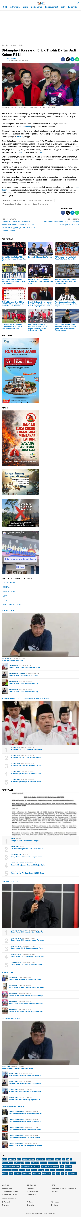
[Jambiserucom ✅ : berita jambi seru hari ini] (40, 2)
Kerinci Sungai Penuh (26, 863)
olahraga (17, 1173)
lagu (62, 1166)
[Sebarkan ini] (63, 59)
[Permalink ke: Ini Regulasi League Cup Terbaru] (40, 249)
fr (71, 1159)
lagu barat (68, 1166)
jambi (27, 1163)
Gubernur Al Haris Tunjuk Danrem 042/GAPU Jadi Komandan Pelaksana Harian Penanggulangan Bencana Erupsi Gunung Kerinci (19, 224)
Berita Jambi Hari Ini (28, 1159)
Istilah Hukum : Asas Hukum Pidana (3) (23, 683)
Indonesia (27, 126)
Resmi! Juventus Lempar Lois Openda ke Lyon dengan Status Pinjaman (66, 304)
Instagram (57, 1202)
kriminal (73, 1163)
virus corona (72, 1173)
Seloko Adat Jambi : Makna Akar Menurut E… (26, 1091)
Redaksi (55, 1191)
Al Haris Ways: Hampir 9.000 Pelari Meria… (26, 781)
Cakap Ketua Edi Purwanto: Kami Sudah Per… (28, 932)
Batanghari (12, 1159)
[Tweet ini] (68, 59)
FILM (5, 600)
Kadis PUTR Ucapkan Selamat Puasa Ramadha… (27, 987)
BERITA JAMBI (9, 591)
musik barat (59, 1170)
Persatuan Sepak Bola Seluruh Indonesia (16, 204)
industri (21, 152)
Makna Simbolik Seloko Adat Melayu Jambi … (18, 1068)
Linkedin (6, 1205)
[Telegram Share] (72, 59)
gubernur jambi (19, 1163)
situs (58, 1173)
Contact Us (31, 1185)
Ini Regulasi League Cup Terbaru (40, 257)
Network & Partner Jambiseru (64, 1188)
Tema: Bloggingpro (49, 1213)
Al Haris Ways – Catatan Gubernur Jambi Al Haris (26, 698)
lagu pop (22, 1170)
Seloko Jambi (6, 1066)
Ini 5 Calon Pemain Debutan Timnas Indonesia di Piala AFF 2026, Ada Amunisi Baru (13, 326)
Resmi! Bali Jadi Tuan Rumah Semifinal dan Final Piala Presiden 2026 (40, 281)
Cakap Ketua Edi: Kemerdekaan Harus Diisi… (27, 956)
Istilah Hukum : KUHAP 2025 (12, 660)
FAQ (53, 1185)
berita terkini (50, 1159)
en (63, 1159)
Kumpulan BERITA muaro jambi (30, 1166)
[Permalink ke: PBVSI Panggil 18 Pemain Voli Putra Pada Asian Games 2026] (67, 249)
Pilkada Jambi (46, 1173)
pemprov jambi (26, 1173)
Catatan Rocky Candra (13, 1106)
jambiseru (44, 1163)
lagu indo (15, 1170)
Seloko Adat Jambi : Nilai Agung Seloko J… (25, 1099)
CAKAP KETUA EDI (10, 881)
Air (41, 152)
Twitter (31, 1202)
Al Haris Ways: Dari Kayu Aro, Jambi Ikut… (27, 757)
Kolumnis (22, 673)
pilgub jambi (36, 1173)
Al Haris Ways (15, 747)
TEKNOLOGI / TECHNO (13, 604)
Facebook (7, 1202)
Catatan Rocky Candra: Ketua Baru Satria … (25, 1137)
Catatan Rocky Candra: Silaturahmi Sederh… (25, 1113)
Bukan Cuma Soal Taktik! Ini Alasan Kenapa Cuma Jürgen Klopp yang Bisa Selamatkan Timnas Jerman (65, 327)
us (66, 1173)
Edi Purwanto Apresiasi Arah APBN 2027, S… (27, 849)
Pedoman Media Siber (10, 1191)
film (68, 1159)
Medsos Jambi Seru (9, 1194)
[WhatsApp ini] (77, 59)
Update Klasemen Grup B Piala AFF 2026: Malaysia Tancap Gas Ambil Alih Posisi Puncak (13, 304)
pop (54, 1173)
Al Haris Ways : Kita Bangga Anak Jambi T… (27, 749)
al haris (4, 1159)
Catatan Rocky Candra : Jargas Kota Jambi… (25, 1129)
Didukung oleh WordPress (34, 1213)
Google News (7, 1188)
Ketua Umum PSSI (35, 200)
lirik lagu (33, 1170)
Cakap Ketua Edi (16, 855)
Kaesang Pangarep (19, 200)
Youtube (31, 1205)
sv (62, 1173)
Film (12, 871)
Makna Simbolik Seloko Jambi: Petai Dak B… (25, 1075)
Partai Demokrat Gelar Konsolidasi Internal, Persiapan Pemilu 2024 (61, 221)
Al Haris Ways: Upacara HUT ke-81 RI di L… (27, 765)
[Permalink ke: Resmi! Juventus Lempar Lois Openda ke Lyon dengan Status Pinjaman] (67, 293)
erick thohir (6, 200)
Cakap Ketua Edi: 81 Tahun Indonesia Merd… (27, 948)
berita (19, 1159)
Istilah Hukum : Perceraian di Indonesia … (24, 675)
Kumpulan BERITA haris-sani (10, 1166)
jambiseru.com (53, 1163)
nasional (4, 1173)
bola (20, 126)
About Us (5, 1185)
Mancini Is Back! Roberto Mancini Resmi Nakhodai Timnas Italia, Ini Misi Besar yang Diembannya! (40, 304)
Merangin (41, 1170)
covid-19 (58, 1159)
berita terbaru (40, 1159)
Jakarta (20, 136)
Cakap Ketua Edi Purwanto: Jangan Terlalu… (27, 857)
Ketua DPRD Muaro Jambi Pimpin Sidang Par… (26, 1003)
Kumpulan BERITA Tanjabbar (50, 1166)
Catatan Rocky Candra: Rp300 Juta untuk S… (26, 1121)
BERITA (6, 586)
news (11, 1173)
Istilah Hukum (8, 610)
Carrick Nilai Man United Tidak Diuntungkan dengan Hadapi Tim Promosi (14, 259)
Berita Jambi (15, 847)
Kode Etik (30, 1188)
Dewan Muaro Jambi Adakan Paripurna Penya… (26, 995)
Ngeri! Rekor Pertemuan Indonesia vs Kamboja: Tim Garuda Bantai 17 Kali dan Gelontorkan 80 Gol (38, 327)
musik (52, 1170)
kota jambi (66, 1163)
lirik (28, 1170)
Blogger (56, 1205)
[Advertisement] (40, 26)
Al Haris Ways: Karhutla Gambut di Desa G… (27, 773)
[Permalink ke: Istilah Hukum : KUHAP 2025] (40, 635)
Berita (13, 838)
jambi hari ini (35, 1163)
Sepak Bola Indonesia (40, 204)
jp (59, 1163)
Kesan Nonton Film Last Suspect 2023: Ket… (27, 873)
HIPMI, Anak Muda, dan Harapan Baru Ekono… (26, 1146)
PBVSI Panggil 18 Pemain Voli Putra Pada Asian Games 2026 (65, 258)
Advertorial (8, 972)
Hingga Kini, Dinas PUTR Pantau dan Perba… (26, 979)
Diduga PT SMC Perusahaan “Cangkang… (26, 841)
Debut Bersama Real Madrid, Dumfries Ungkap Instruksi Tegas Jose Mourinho (14, 281)
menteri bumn (48, 200)
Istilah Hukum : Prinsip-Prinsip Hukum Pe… (25, 667)
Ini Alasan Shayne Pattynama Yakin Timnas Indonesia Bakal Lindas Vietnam (65, 281)
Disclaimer (31, 1194)
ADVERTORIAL (9, 582)
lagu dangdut (6, 1170)
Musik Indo (68, 1170)
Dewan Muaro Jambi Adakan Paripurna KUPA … (27, 1012)
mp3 (47, 1170)
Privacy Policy (33, 1191)
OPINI (5, 595)
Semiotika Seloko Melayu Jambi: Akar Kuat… (25, 1083)
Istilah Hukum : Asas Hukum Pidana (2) (23, 692)
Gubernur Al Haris (7, 1163)
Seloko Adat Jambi (11, 1018)
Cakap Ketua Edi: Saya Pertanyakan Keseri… (27, 964)
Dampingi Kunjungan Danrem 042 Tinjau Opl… (28, 865)
